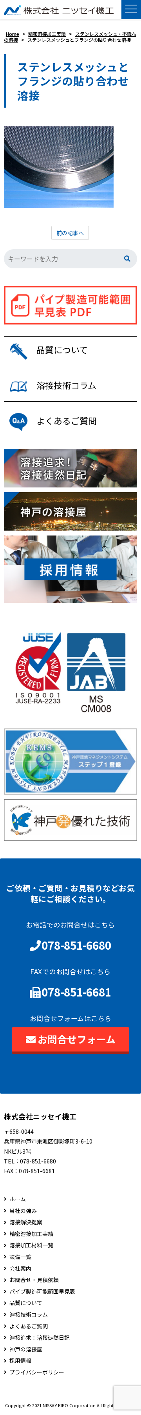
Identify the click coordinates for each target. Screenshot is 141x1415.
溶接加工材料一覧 (31, 1245)
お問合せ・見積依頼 (34, 1280)
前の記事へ (70, 233)
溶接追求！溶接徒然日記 (39, 1337)
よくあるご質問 (28, 1326)
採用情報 (20, 1360)
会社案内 (20, 1268)
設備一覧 (20, 1257)
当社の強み (23, 1211)
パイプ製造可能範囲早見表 (42, 1291)
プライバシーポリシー (36, 1372)
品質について (25, 1303)
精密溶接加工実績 (31, 1234)
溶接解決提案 (25, 1222)
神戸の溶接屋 (25, 1349)
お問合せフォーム (77, 1039)
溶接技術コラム (28, 1314)
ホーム (17, 1199)
